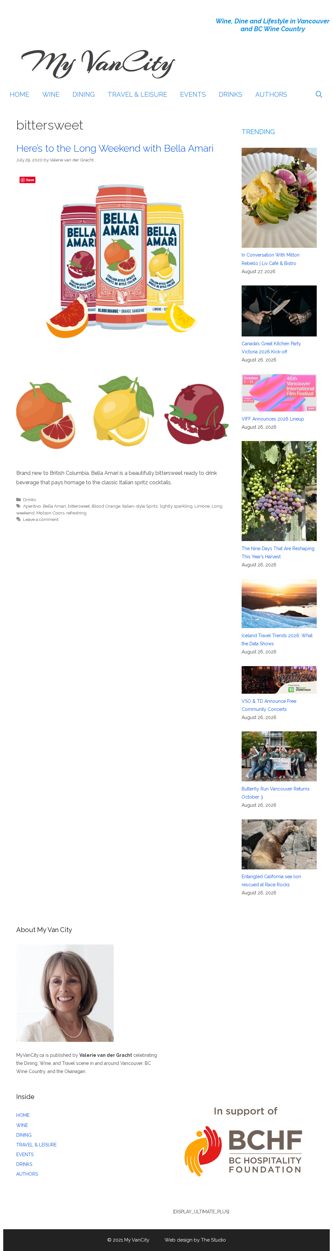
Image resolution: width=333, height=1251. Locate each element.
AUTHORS (271, 94)
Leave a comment (41, 519)
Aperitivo (32, 506)
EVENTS (193, 94)
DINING (84, 94)
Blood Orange (106, 506)
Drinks (29, 499)
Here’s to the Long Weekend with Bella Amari (115, 148)
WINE (51, 94)
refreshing (76, 512)
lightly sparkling (176, 506)
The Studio (213, 1240)
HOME (19, 94)
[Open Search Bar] (319, 94)
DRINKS (230, 94)
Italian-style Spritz (140, 506)
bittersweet (79, 506)
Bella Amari (54, 506)
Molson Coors (50, 512)
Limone (202, 506)
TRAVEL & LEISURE (137, 94)
